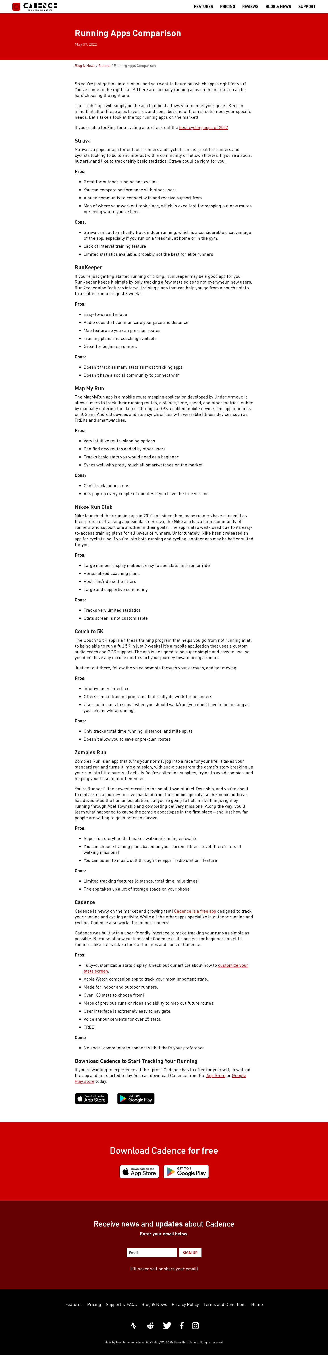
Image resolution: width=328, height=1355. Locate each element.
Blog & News (85, 65)
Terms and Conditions (225, 1304)
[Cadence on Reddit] (150, 1326)
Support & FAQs (121, 1304)
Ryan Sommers (125, 1342)
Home (257, 1304)
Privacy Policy (185, 1304)
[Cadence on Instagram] (195, 1326)
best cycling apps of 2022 (203, 127)
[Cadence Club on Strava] (133, 1326)
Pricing (94, 1304)
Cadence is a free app (195, 911)
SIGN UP (190, 1252)
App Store (215, 1075)
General (104, 65)
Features (74, 1304)
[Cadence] (34, 7)
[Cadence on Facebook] (181, 1326)
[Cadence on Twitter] (167, 1326)
